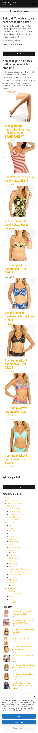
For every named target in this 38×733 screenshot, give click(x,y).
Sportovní (12, 550)
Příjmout (19, 716)
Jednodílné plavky (15, 517)
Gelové (11, 566)
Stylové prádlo (9, 2)
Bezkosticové (13, 564)
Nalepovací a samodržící (17, 572)
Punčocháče (13, 536)
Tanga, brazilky (14, 558)
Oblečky (11, 534)
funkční (13, 553)
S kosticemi (13, 580)
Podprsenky (11, 561)
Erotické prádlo (12, 523)
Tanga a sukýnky (14, 542)
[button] (35, 696)
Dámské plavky (12, 506)
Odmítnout (19, 722)
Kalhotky (10, 544)
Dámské (7, 498)
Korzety (11, 528)
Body (10, 525)
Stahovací (12, 555)
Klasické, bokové (14, 547)
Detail (12, 141)
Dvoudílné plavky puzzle (17, 514)
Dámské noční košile (14, 503)
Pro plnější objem (15, 575)
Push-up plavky (14, 520)
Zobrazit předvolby (19, 728)
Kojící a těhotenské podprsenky (19, 569)
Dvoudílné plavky (14, 512)
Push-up (12, 577)
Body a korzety (12, 501)
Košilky (11, 531)
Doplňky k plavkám (15, 509)
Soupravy (12, 539)
